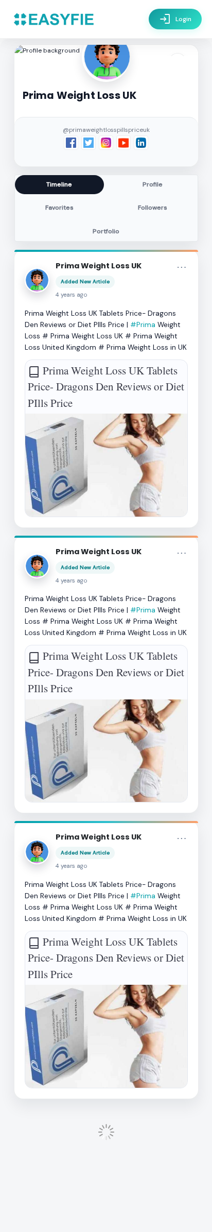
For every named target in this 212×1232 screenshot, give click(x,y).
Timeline (59, 184)
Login (175, 19)
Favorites (59, 207)
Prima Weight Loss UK (99, 266)
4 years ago (71, 295)
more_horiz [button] (181, 267)
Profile (153, 184)
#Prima (142, 324)
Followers (152, 207)
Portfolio (106, 231)
